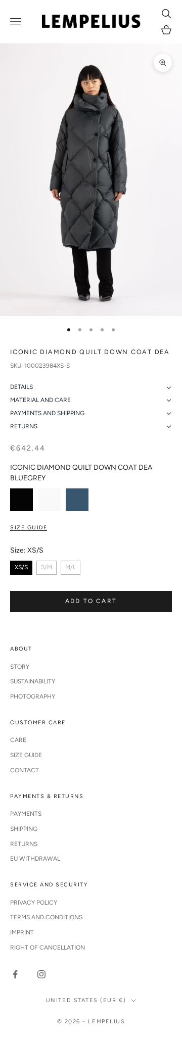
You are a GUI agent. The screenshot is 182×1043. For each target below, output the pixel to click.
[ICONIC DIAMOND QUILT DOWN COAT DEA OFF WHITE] (49, 499)
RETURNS (23, 844)
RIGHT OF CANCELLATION (47, 947)
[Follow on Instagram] (41, 974)
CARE (18, 739)
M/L (70, 567)
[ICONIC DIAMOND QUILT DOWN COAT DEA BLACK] (21, 499)
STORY (19, 666)
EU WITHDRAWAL (35, 858)
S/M (46, 567)
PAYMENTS (25, 813)
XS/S (21, 567)
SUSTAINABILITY (32, 681)
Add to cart (91, 601)
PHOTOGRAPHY (32, 696)
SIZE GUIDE (26, 755)
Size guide (28, 527)
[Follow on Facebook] (15, 974)
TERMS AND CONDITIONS (46, 917)
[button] (91, 387)
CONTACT (24, 770)
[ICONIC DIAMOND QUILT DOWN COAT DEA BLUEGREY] (77, 499)
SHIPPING (23, 828)
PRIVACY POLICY (33, 902)
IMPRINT (22, 932)
